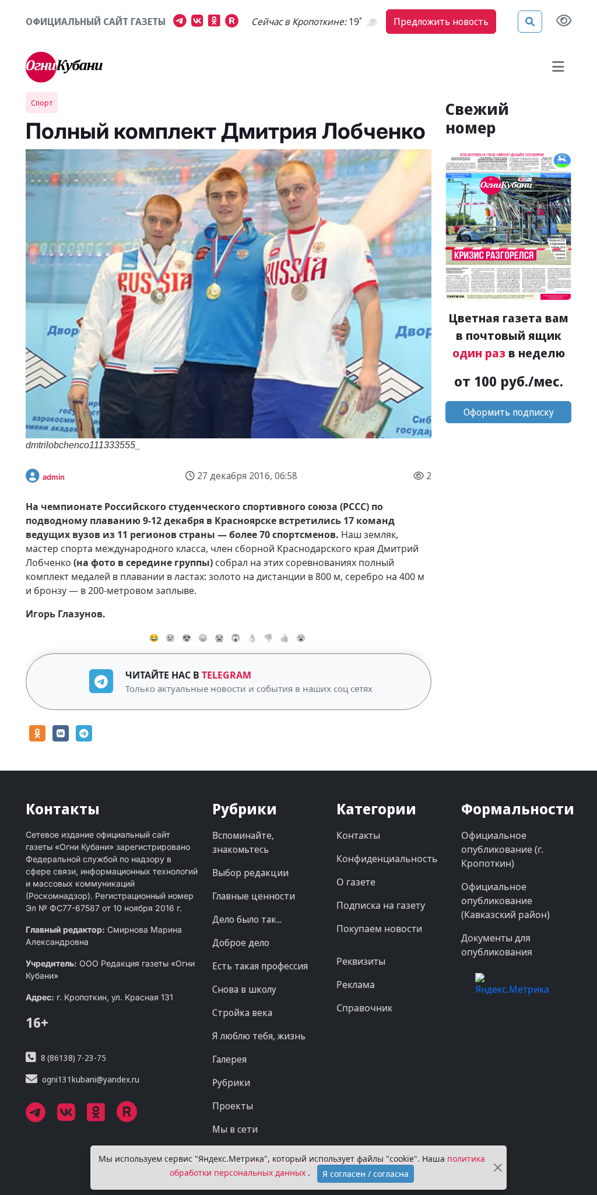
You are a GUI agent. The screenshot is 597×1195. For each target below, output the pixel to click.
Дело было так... (247, 919)
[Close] (498, 1168)
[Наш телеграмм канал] (182, 22)
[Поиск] (530, 21)
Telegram (226, 675)
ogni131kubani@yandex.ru (90, 1079)
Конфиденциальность (387, 858)
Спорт (41, 102)
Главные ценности (253, 896)
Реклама (355, 984)
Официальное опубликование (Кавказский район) (505, 900)
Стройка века (242, 1012)
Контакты (358, 835)
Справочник (364, 1007)
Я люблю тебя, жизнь (258, 1035)
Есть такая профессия (260, 965)
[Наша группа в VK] (199, 22)
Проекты (232, 1105)
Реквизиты (360, 961)
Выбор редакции (250, 872)
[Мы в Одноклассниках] (216, 22)
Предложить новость (441, 21)
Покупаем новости (379, 928)
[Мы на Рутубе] (234, 22)
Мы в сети (235, 1129)
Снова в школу (244, 989)
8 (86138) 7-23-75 (73, 1057)
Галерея (229, 1059)
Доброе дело (240, 942)
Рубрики (231, 1082)
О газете (355, 882)
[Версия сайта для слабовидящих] (563, 21)
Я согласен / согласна (365, 1173)
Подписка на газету (380, 905)
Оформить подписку (508, 412)
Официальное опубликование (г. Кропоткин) (502, 849)
